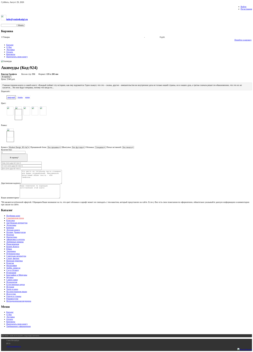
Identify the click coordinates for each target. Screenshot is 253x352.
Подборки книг (13, 216)
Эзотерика (11, 251)
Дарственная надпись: (11, 183)
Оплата (9, 52)
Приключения (12, 244)
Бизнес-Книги (12, 246)
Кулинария (11, 273)
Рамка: (4, 125)
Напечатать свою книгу (17, 57)
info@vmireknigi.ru (14, 346)
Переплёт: (5, 91)
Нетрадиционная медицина (18, 301)
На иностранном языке (16, 291)
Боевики (10, 227)
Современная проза (15, 218)
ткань (20, 97)
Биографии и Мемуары (16, 275)
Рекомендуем (12, 299)
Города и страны (13, 296)
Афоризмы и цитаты (15, 239)
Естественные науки (15, 284)
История (10, 287)
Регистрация (246, 9)
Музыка (9, 277)
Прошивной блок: (38, 147)
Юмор (9, 249)
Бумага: (4, 147)
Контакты (10, 54)
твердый (11, 97)
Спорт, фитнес (12, 258)
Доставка (10, 49)
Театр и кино (12, 289)
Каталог (10, 45)
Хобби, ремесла (13, 268)
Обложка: (90, 147)
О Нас (9, 47)
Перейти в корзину (243, 40)
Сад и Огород (12, 270)
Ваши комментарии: (10, 198)
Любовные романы (15, 242)
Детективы (11, 225)
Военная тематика (14, 261)
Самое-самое (12, 280)
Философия (11, 265)
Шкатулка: (66, 147)
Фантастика (11, 237)
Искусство (11, 294)
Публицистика (13, 254)
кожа (27, 97)
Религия (10, 263)
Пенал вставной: (113, 147)
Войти (243, 7)
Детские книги (13, 230)
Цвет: (3, 103)
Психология (11, 282)
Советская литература (16, 256)
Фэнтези (10, 235)
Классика (10, 220)
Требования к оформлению (18, 326)
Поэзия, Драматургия (16, 232)
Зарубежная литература (16, 223)
